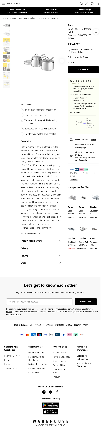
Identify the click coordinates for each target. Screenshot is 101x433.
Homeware (13, 18)
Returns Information (37, 368)
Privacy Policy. (15, 314)
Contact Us (33, 372)
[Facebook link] (57, 392)
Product (56, 376)
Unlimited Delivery (12, 355)
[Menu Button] (3, 3)
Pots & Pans (43, 18)
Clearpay (8, 360)
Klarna (7, 364)
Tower (71, 25)
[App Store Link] (50, 408)
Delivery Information (37, 364)
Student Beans (11, 368)
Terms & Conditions (61, 357)
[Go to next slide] (62, 61)
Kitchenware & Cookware (27, 18)
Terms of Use (59, 365)
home (4, 18)
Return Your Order (36, 352)
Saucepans (54, 18)
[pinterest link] (50, 392)
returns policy (83, 160)
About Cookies (59, 361)
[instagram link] (44, 392)
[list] (39, 61)
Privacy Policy (59, 352)
